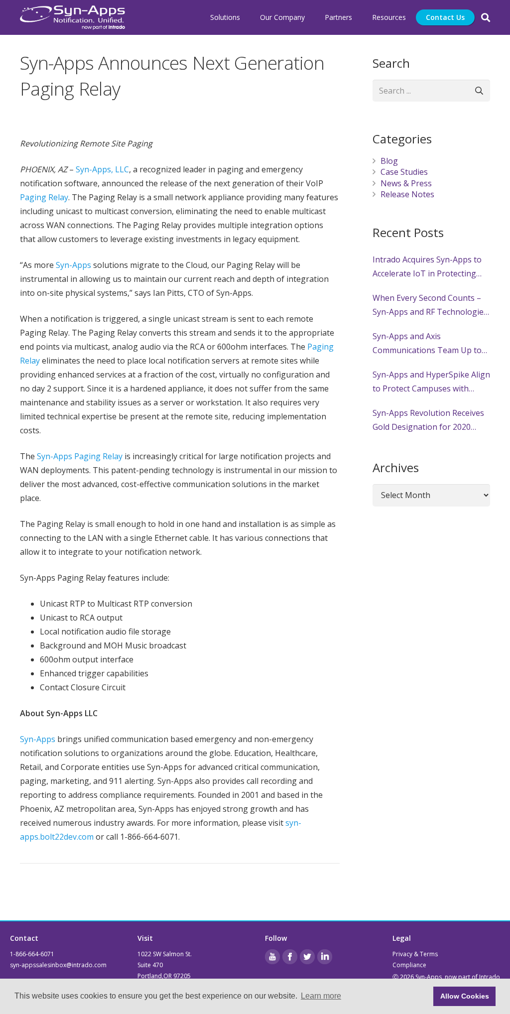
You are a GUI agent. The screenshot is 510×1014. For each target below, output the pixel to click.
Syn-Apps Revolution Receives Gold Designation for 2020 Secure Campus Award (428, 420)
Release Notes (407, 194)
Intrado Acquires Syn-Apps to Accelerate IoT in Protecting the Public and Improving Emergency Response (427, 267)
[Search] (486, 17)
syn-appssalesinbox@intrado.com (58, 965)
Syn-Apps (37, 739)
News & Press (406, 183)
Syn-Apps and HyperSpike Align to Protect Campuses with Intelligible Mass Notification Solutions (431, 382)
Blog (389, 160)
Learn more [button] (321, 996)
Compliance (409, 965)
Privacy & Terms (415, 954)
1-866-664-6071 (32, 954)
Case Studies (404, 171)
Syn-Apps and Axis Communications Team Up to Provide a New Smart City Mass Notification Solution (431, 344)
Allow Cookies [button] (464, 996)
